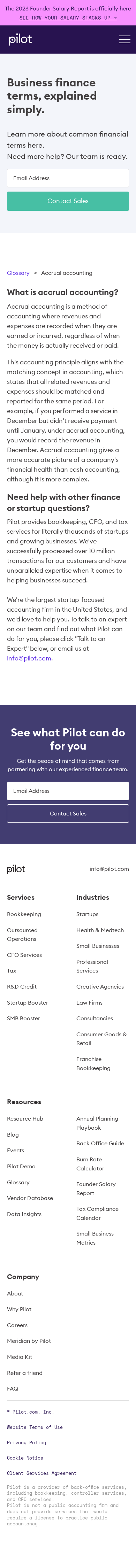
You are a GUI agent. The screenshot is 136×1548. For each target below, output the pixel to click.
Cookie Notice (25, 1457)
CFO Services (24, 954)
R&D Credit (22, 986)
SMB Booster (23, 1018)
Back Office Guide (100, 1143)
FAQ (12, 1388)
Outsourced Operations (22, 935)
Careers (17, 1325)
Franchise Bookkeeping (93, 1063)
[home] (19, 39)
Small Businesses (97, 945)
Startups (87, 914)
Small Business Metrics (95, 1238)
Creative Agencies (100, 986)
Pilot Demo (21, 1166)
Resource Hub (25, 1118)
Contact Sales (68, 201)
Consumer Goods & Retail (101, 1039)
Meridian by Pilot (29, 1340)
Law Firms (89, 1002)
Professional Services (92, 966)
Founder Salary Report (96, 1189)
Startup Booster (27, 1002)
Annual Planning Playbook (97, 1123)
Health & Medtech (100, 930)
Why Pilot (19, 1309)
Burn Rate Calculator (90, 1164)
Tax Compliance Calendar (97, 1213)
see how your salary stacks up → (68, 17)
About (15, 1293)
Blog (13, 1134)
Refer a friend (25, 1372)
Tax (11, 970)
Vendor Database (30, 1197)
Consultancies (94, 1018)
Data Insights (24, 1213)
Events (15, 1150)
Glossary (18, 272)
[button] (124, 39)
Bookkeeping (24, 914)
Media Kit (19, 1356)
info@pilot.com (29, 658)
